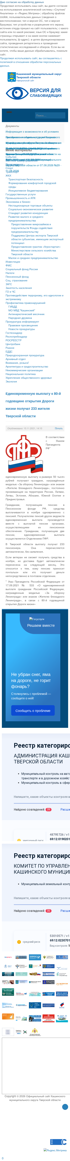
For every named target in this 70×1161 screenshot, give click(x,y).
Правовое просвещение (23, 325)
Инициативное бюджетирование (28, 190)
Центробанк (13, 344)
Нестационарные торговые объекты (30, 205)
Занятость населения (19, 288)
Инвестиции (13, 261)
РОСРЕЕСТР (13, 340)
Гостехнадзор (14, 333)
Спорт (9, 168)
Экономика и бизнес (18, 201)
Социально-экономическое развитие (30, 209)
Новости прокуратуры (21, 329)
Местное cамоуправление (22, 160)
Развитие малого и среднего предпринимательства (25, 218)
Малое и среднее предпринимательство (33, 258)
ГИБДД (12, 306)
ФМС (9, 265)
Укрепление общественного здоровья (29, 377)
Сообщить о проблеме (32, 710)
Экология (11, 381)
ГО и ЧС (10, 291)
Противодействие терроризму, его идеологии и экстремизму (34, 297)
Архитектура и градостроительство (27, 366)
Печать (59, 428)
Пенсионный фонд (17, 276)
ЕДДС (9, 351)
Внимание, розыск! (17, 362)
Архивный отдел (16, 359)
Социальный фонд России (22, 269)
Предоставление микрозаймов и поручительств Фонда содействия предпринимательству (31, 227)
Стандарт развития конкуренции (28, 213)
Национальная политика (21, 374)
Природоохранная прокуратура (25, 355)
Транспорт (12, 172)
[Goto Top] (65, 1107)
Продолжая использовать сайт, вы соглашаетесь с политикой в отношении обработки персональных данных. (31, 61)
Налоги (10, 273)
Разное (10, 347)
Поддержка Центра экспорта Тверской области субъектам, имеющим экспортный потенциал (37, 239)
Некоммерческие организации (24, 370)
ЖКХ (8, 175)
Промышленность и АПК (20, 198)
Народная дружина (20, 318)
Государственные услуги (21, 194)
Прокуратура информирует (22, 321)
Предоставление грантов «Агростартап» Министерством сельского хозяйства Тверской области (36, 250)
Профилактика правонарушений (25, 303)
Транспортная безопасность (25, 179)
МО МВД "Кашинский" (21, 310)
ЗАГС (9, 284)
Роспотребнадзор (16, 336)
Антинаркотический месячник (26, 314)
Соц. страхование (16, 280)
